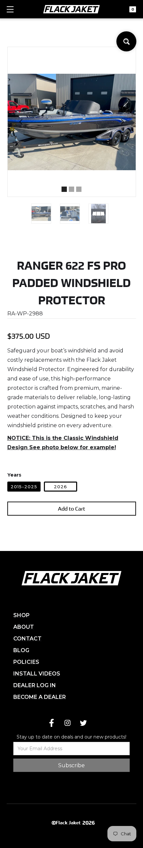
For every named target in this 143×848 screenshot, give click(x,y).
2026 (60, 486)
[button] (10, 12)
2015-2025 (24, 486)
